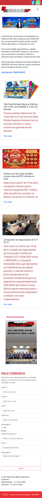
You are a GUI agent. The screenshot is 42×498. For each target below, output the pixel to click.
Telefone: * (5, 415)
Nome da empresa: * (9, 434)
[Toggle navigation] (38, 9)
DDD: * (3, 406)
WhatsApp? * (6, 425)
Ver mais (8, 136)
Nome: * (4, 387)
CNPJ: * (4, 443)
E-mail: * (4, 397)
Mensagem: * (6, 452)
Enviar (21, 468)
